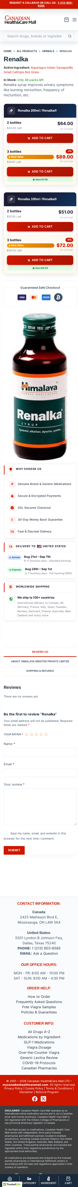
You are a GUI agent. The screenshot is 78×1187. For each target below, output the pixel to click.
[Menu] (74, 20)
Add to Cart (42, 138)
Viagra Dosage (39, 1047)
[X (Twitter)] (43, 1098)
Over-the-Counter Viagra (39, 1052)
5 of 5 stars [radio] (45, 734)
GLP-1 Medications (39, 1042)
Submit (14, 850)
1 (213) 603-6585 (46, 948)
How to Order (39, 996)
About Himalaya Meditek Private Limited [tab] (40, 661)
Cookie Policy (34, 1088)
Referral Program (47, 1092)
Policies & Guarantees (39, 1012)
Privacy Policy (13, 1088)
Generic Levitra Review (39, 1057)
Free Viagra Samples (39, 1007)
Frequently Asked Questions (39, 1002)
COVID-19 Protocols (39, 1063)
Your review (14, 784)
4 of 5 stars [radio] (40, 734)
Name (9, 744)
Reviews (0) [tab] (40, 651)
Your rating (13, 734)
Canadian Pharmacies (39, 1068)
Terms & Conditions (59, 1088)
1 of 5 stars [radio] (26, 734)
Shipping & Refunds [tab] (40, 670)
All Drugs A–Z (39, 1032)
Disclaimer (26, 1092)
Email (9, 764)
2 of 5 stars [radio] (31, 734)
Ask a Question (45, 953)
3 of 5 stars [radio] (36, 734)
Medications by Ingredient (39, 1037)
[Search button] (70, 36)
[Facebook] (34, 1098)
